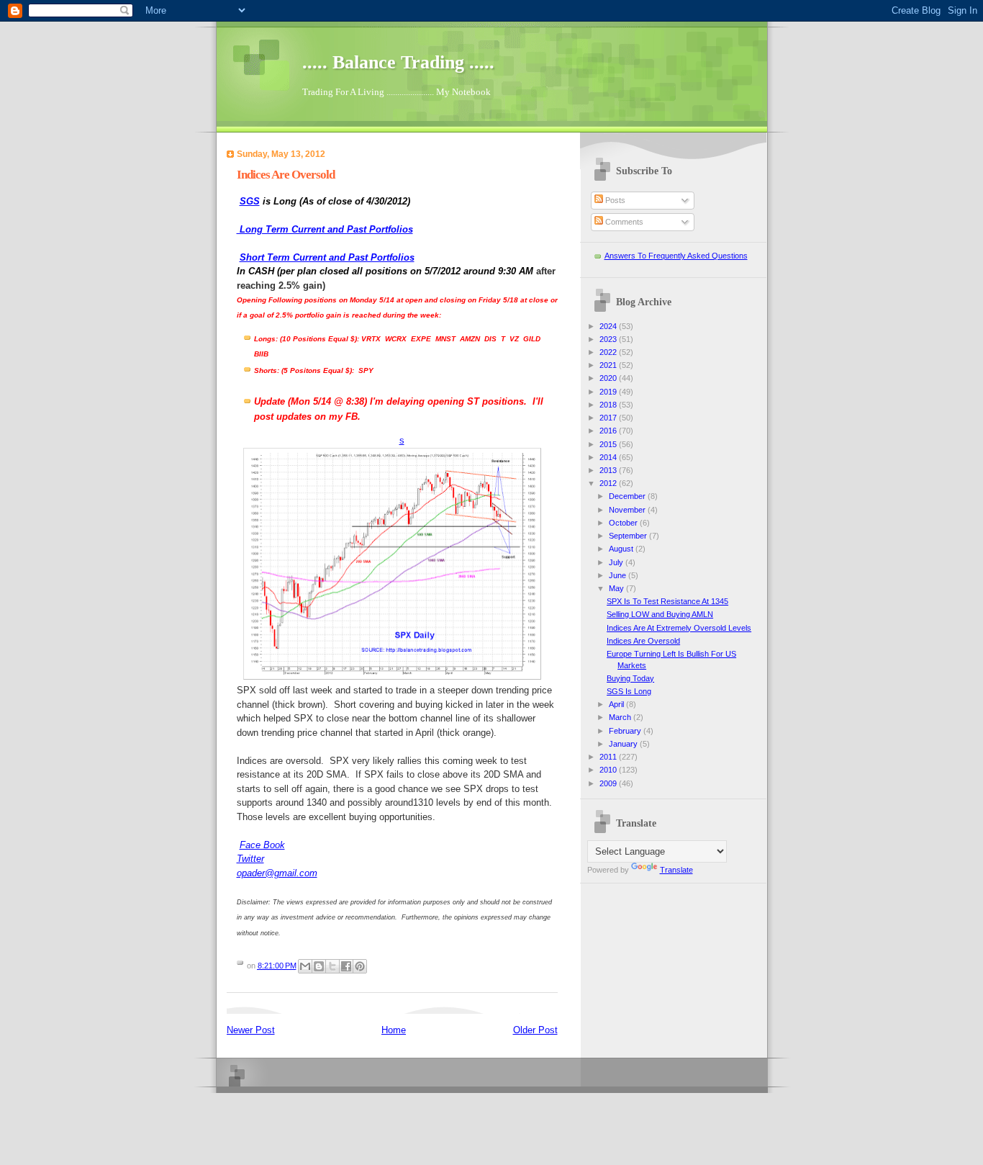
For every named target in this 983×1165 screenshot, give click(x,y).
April (617, 704)
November (628, 509)
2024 (609, 326)
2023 (609, 339)
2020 (609, 378)
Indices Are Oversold (643, 641)
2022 (609, 352)
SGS (250, 201)
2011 (609, 756)
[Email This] (305, 966)
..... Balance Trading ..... (398, 62)
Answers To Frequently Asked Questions (676, 255)
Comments (623, 221)
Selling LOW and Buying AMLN (660, 614)
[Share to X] (332, 966)
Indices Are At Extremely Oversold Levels (679, 628)
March (621, 717)
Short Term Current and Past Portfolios (327, 257)
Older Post (535, 1030)
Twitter (250, 858)
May (617, 588)
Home (393, 1030)
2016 (609, 430)
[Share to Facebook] (346, 966)
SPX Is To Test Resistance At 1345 (667, 601)
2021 (609, 365)
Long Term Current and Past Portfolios (325, 229)
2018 (609, 404)
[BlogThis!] (319, 966)
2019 (609, 391)
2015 (609, 444)
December (628, 496)
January (624, 743)
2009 (609, 783)
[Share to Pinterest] (360, 966)
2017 (609, 417)
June (618, 575)
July (617, 562)
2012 (609, 483)
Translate (676, 869)
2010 (609, 769)
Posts (614, 200)
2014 (609, 457)
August (622, 548)
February (626, 731)
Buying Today (630, 678)
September (629, 535)
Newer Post (251, 1030)
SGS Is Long (629, 691)
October (624, 522)
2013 (609, 470)
